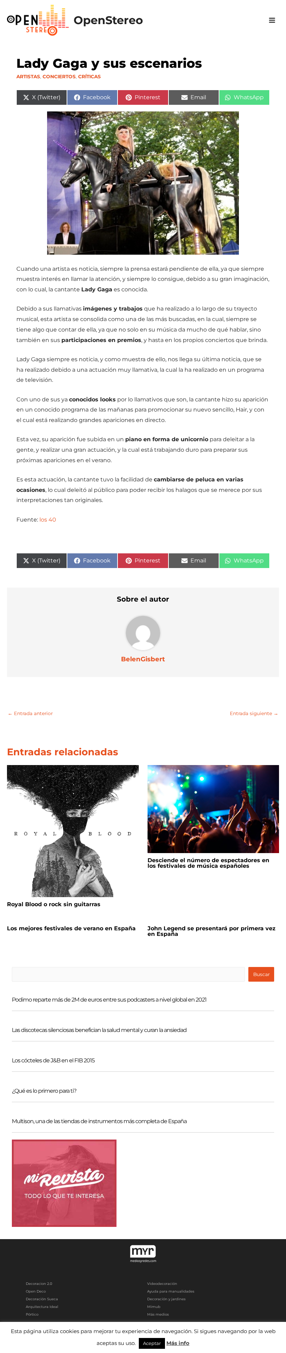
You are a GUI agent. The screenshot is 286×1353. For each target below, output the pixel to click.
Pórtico (32, 1314)
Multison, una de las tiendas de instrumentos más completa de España (99, 1121)
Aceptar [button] (152, 1343)
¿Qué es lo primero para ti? (44, 1091)
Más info (177, 1343)
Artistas (28, 76)
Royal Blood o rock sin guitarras (53, 904)
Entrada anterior (30, 713)
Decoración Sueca (42, 1299)
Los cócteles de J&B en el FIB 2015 (53, 1060)
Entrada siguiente (254, 713)
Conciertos (59, 76)
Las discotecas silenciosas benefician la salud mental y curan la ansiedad (99, 1030)
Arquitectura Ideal (42, 1306)
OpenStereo (108, 20)
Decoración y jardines (166, 1299)
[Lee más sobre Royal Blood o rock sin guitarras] (73, 830)
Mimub (153, 1306)
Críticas (89, 76)
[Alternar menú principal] (272, 20)
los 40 (47, 519)
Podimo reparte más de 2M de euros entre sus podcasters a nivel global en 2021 (109, 999)
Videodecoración (162, 1283)
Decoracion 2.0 (39, 1283)
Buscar (261, 974)
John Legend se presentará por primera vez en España (212, 931)
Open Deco (36, 1291)
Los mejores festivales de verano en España (71, 928)
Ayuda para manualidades (170, 1291)
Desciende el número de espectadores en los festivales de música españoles (208, 863)
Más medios (158, 1314)
